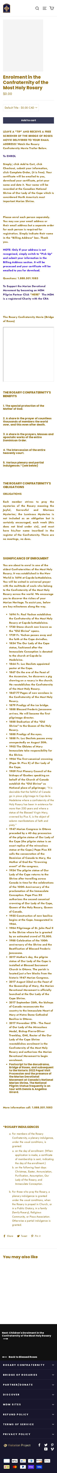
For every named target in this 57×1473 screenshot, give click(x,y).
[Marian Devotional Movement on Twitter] (46, 1445)
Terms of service (18, 1424)
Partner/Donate (18, 1384)
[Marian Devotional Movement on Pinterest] (52, 1445)
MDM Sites (12, 1404)
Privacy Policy (17, 1434)
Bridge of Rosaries (20, 1375)
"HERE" (35, 294)
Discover (11, 1394)
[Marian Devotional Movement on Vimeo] (52, 1449)
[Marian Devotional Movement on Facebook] (39, 1445)
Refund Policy (16, 1414)
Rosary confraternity (24, 1365)
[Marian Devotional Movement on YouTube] (46, 1449)
